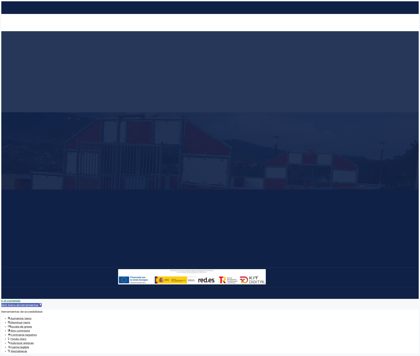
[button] (21, 305)
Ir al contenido (11, 301)
